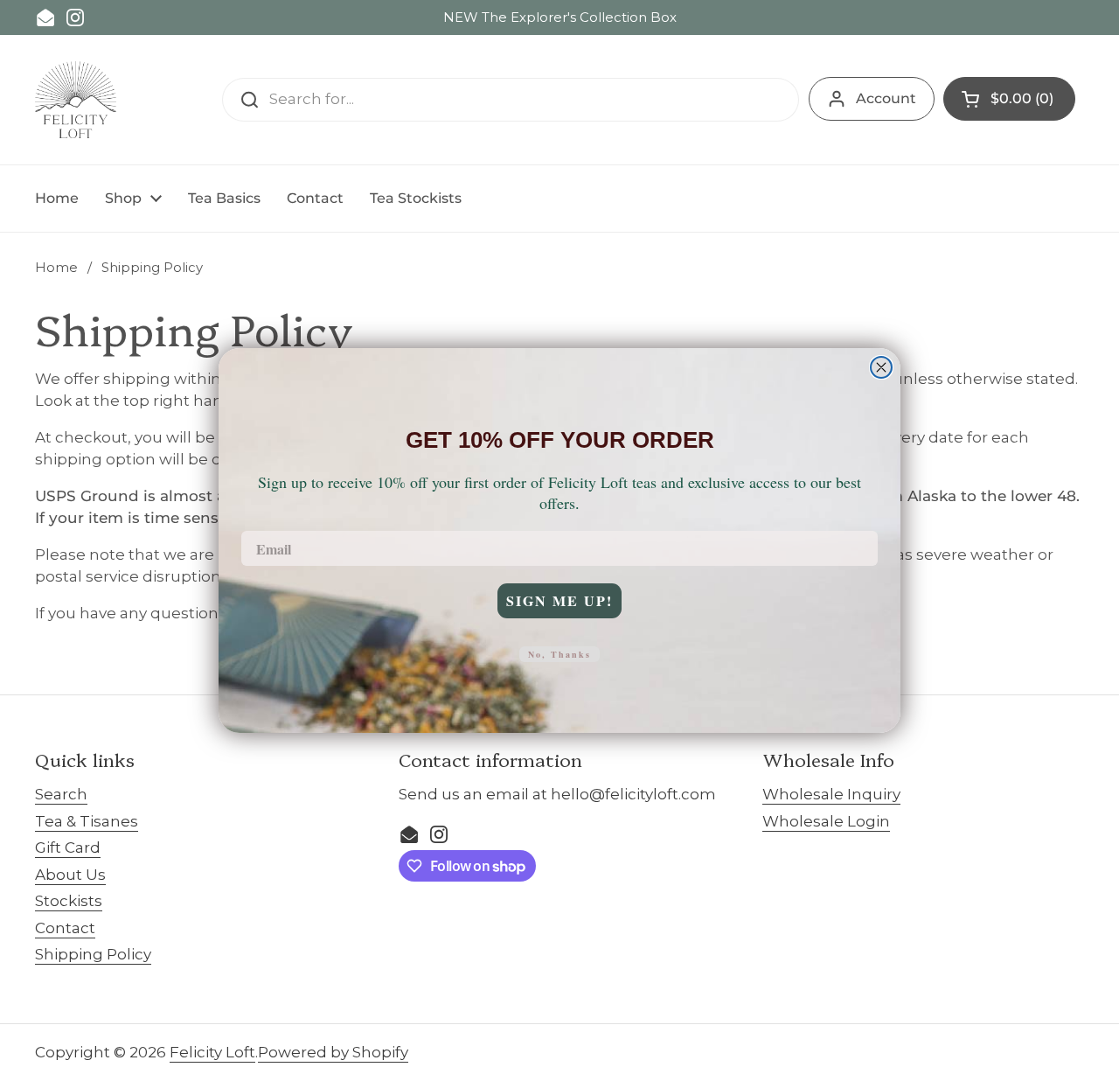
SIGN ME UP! (559, 600)
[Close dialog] (881, 367)
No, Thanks (559, 654)
